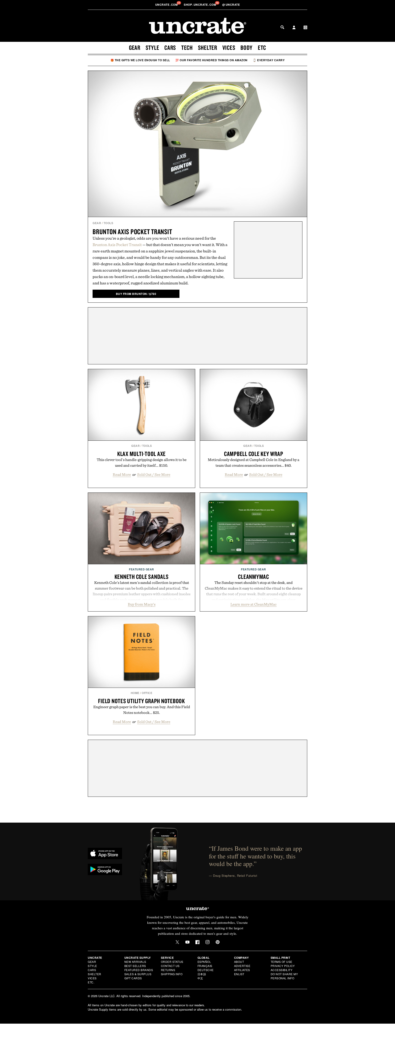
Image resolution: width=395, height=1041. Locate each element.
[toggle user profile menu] (294, 27)
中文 (200, 978)
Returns (168, 970)
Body (246, 47)
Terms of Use (281, 962)
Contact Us (170, 966)
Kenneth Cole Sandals (142, 576)
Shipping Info (172, 974)
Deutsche (206, 970)
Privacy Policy (283, 966)
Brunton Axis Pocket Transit (132, 231)
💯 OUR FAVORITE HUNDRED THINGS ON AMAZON (211, 60)
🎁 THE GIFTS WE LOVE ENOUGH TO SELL (140, 60)
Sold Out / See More (153, 474)
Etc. (91, 982)
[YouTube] (187, 942)
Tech (187, 47)
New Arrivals (135, 962)
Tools (108, 223)
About (239, 962)
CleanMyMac (253, 576)
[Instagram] (208, 942)
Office (147, 693)
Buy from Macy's (141, 604)
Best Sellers (135, 966)
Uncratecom (167, 5)
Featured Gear (141, 569)
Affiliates (242, 970)
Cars (170, 47)
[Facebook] (197, 942)
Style (152, 47)
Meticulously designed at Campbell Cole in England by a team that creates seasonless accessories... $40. (253, 462)
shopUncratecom (200, 5)
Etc (262, 47)
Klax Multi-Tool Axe (141, 454)
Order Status (172, 962)
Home (135, 693)
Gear (134, 47)
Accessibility (282, 970)
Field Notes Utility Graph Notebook (141, 701)
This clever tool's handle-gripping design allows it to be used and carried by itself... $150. (142, 462)
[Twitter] (177, 942)
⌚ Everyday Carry (269, 60)
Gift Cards (133, 978)
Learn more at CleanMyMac (253, 604)
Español (204, 962)
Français (205, 966)
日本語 (202, 974)
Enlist (239, 974)
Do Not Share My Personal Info (284, 976)
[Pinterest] (218, 942)
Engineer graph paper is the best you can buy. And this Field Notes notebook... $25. (141, 710)
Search (282, 27)
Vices (228, 47)
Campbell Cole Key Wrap (253, 454)
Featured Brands (138, 970)
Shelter (207, 47)
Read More (122, 474)
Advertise (242, 966)
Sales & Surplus (138, 974)
